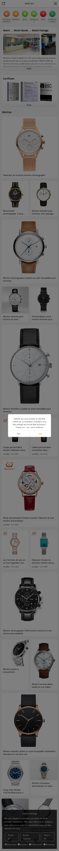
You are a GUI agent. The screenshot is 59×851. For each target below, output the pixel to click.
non (18, 433)
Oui (40, 433)
